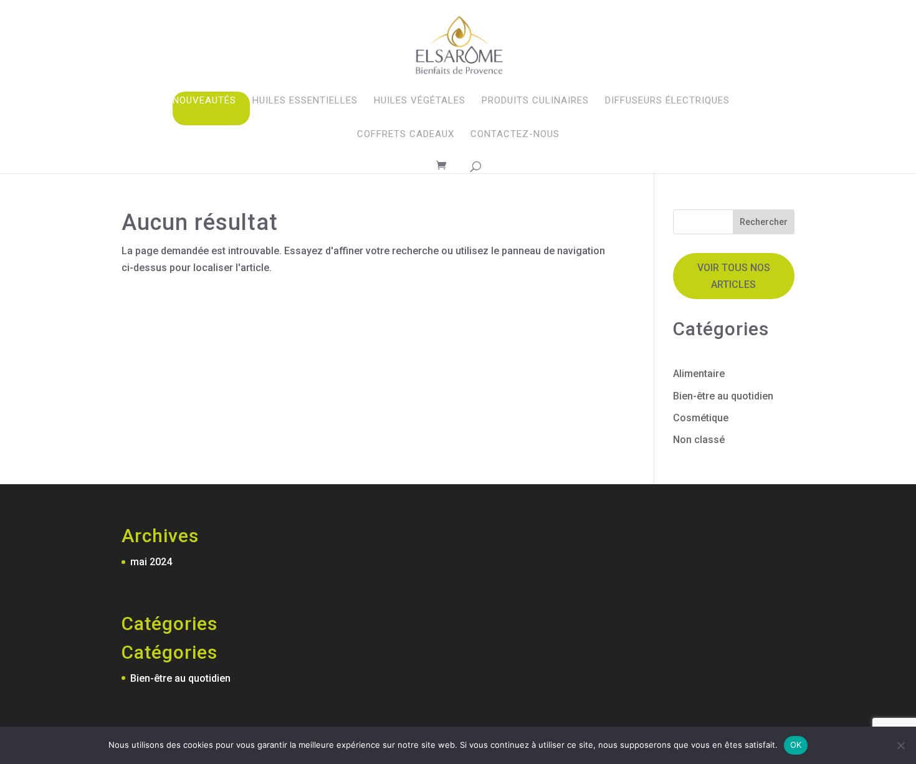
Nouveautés (204, 100)
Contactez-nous (515, 134)
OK (796, 745)
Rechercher (764, 222)
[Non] (900, 745)
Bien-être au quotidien (723, 396)
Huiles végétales (419, 100)
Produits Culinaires (535, 100)
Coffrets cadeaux (405, 134)
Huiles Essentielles (305, 100)
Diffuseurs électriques (667, 100)
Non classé (699, 440)
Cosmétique (700, 418)
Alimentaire (699, 374)
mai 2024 (151, 562)
